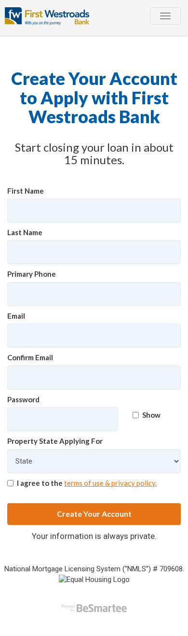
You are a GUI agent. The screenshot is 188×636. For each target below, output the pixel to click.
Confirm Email (30, 357)
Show (151, 414)
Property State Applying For (55, 441)
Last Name (24, 232)
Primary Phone (31, 273)
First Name (25, 190)
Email (16, 315)
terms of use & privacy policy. (110, 483)
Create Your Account (94, 513)
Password (23, 399)
